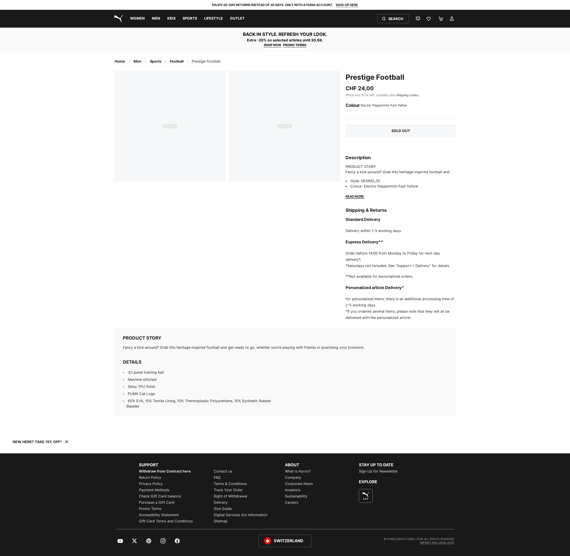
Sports (155, 61)
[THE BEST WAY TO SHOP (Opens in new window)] (366, 496)
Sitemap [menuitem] (221, 521)
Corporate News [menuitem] (299, 483)
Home (120, 61)
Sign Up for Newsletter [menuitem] (378, 471)
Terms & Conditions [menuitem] (230, 483)
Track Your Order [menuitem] (228, 490)
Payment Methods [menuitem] (154, 490)
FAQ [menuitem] (217, 477)
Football (176, 61)
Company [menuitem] (293, 477)
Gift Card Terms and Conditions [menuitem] (166, 521)
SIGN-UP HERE (347, 5)
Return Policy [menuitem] (150, 477)
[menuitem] (137, 19)
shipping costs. (407, 95)
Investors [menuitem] (292, 490)
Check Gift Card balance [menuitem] (160, 496)
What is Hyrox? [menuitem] (298, 471)
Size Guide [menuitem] (223, 508)
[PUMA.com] (117, 18)
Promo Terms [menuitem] (150, 508)
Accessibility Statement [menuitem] (159, 515)
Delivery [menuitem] (221, 502)
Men (137, 61)
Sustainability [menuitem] (296, 496)
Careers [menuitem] (291, 502)
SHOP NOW (272, 45)
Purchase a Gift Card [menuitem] (156, 502)
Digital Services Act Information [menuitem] (240, 515)
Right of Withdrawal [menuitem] (230, 496)
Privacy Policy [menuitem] (151, 483)
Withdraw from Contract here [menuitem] (165, 471)
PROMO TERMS (294, 45)
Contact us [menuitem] (223, 471)
